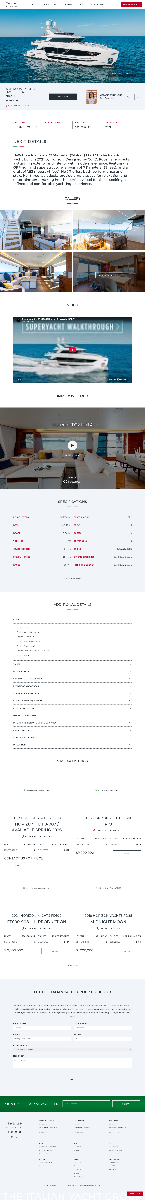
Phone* (78, 1034)
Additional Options (24, 737)
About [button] (81, 4)
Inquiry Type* (21, 1045)
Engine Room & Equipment (27, 701)
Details (18, 865)
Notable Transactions (115, 1150)
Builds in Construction (45, 1150)
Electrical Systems (24, 708)
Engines (17, 620)
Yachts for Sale (78, 1150)
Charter (68, 4)
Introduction (21, 671)
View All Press (113, 1169)
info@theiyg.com (14, 1137)
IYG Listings (77, 1146)
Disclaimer (19, 745)
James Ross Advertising (94, 1185)
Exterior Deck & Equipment (28, 679)
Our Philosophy (79, 1162)
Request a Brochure (72, 578)
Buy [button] (46, 4)
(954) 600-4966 (114, 1132)
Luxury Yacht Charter (45, 1162)
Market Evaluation (114, 1154)
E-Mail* (17, 1034)
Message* (18, 1056)
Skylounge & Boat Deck (26, 693)
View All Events (113, 1166)
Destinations (42, 1166)
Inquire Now (63, 97)
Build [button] (34, 4)
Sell (56, 4)
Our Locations (78, 1169)
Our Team (77, 1166)
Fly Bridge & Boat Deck (26, 686)
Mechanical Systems (24, 715)
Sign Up (126, 1104)
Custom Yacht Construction (47, 1146)
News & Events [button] (98, 4)
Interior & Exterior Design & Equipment (35, 723)
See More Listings (72, 965)
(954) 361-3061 (43, 1132)
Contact (76, 1173)
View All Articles (113, 1162)
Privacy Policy (78, 1176)
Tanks (16, 664)
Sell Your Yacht (113, 1146)
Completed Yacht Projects (46, 1154)
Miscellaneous (21, 730)
